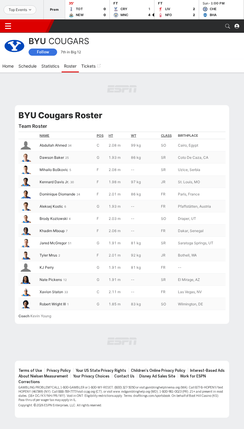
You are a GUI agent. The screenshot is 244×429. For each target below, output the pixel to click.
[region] (122, 221)
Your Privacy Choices (91, 376)
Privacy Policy (59, 371)
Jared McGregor (53, 243)
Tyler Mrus (48, 255)
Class (166, 135)
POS (100, 135)
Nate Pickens (51, 279)
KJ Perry (47, 267)
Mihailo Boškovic (54, 169)
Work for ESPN (193, 376)
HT (111, 135)
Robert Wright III (53, 304)
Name (44, 135)
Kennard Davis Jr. (54, 182)
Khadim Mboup (52, 231)
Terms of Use (30, 371)
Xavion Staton (51, 292)
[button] (227, 26)
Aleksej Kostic (51, 206)
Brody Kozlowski (54, 218)
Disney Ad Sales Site (157, 376)
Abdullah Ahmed (53, 145)
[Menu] (8, 26)
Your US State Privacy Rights (101, 371)
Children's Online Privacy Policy (158, 371)
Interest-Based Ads (207, 371)
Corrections (29, 382)
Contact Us (124, 376)
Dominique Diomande (57, 194)
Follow (43, 52)
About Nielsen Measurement (43, 376)
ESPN (32, 25)
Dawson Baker (52, 157)
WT (133, 135)
